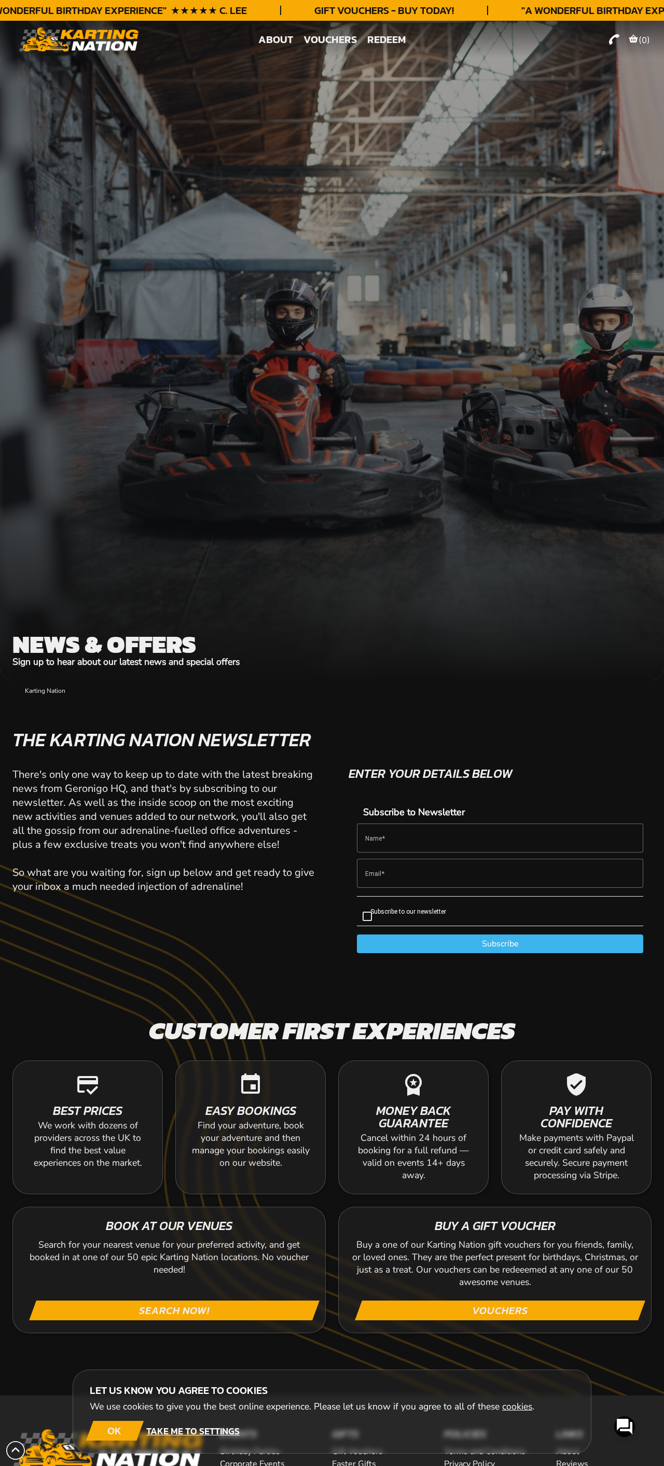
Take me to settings (193, 1431)
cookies (517, 1406)
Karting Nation (45, 691)
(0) (644, 40)
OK (114, 1431)
